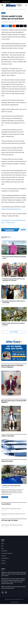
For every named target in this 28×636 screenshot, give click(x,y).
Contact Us (3, 555)
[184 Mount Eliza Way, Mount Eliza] (14, 474)
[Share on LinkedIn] (10, 26)
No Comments (5, 22)
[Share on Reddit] (14, 26)
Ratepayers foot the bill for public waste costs (13, 513)
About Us (3, 560)
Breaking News (6, 1)
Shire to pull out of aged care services (11, 508)
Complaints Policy (14, 602)
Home (2, 543)
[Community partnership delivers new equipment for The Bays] (14, 270)
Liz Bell (4, 21)
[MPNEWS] (14, 5)
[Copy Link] (25, 26)
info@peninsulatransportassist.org (11, 209)
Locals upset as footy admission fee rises (11, 525)
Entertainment (4, 550)
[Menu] (2, 5)
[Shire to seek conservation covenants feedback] (14, 314)
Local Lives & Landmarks (6, 553)
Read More (4, 497)
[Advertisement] (14, 620)
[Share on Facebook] (3, 26)
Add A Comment (14, 331)
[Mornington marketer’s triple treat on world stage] (14, 292)
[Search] (26, 5)
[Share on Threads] (17, 26)
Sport (2, 548)
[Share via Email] (21, 26)
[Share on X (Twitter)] (6, 26)
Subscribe (3, 563)
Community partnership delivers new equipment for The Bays (13, 279)
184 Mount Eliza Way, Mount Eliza (11, 485)
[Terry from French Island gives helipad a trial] (14, 248)
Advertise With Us (5, 558)
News (3, 12)
